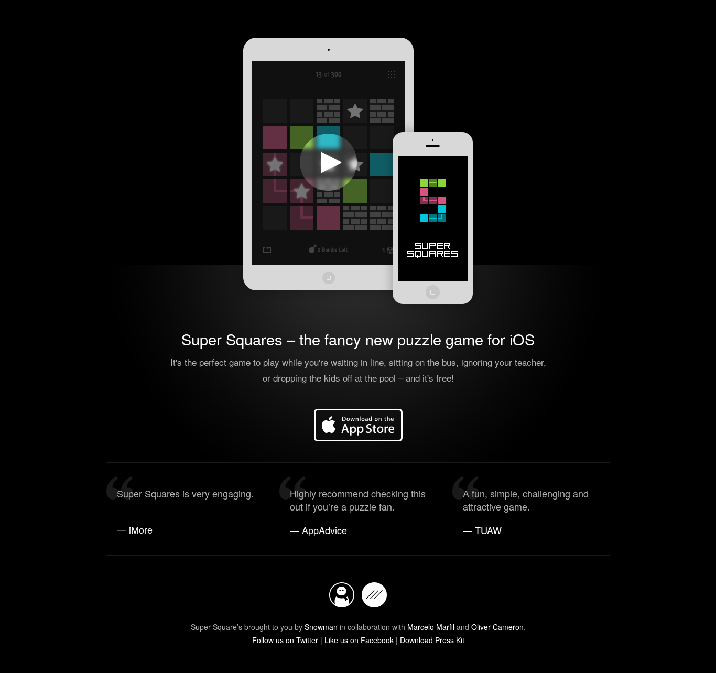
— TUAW (482, 530)
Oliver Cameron (497, 627)
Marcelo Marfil (430, 627)
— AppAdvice (318, 530)
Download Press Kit (432, 640)
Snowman (321, 627)
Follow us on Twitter (285, 640)
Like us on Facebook (359, 640)
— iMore (135, 529)
